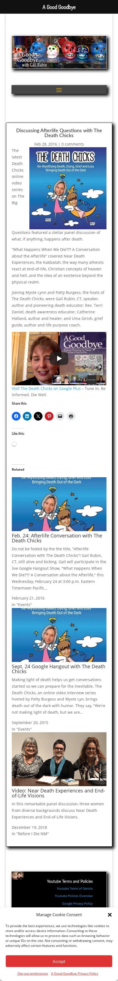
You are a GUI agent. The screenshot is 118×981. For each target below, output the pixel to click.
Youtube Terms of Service (75, 888)
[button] (110, 915)
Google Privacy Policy (77, 903)
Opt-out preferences (32, 973)
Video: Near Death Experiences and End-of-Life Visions (58, 793)
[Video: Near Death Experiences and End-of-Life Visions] (59, 784)
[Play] (59, 358)
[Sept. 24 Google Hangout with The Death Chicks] (59, 660)
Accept (59, 961)
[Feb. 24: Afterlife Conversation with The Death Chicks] (59, 529)
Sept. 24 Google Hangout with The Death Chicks (58, 669)
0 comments (72, 144)
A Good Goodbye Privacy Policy (74, 973)
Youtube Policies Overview (74, 896)
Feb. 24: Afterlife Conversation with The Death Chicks (57, 538)
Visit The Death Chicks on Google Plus (46, 388)
